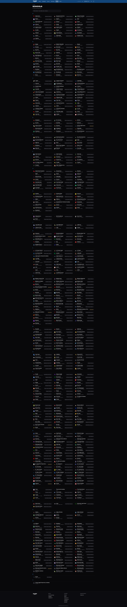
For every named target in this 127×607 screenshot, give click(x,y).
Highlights (44, 1)
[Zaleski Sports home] (35, 1)
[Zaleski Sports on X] (81, 1)
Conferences (66, 599)
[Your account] (93, 1)
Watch (40, 1)
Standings (52, 1)
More (60, 1)
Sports (65, 596)
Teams (57, 1)
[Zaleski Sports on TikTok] (82, 1)
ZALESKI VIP (50, 597)
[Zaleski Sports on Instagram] (79, 1)
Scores (48, 1)
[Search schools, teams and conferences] (91, 1)
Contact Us (86, 1)
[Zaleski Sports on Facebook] (77, 1)
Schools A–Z (66, 597)
